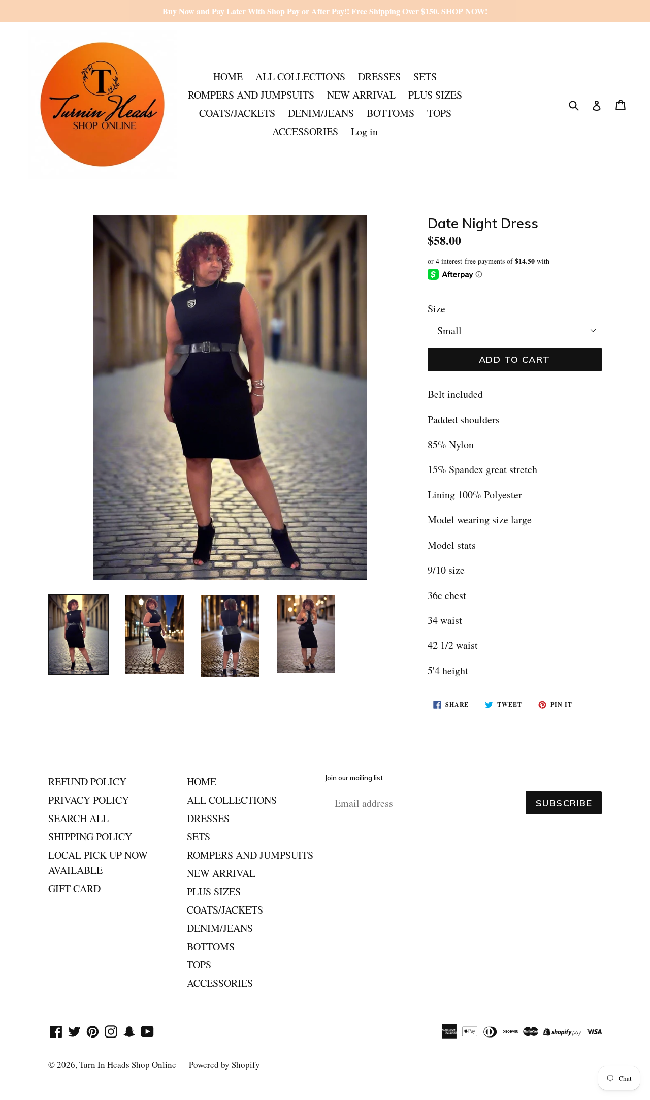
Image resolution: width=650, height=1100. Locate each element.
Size (436, 309)
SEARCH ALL (78, 818)
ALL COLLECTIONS (300, 76)
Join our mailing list (354, 778)
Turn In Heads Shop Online (127, 1065)
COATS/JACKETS (237, 113)
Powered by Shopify (224, 1065)
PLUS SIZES (435, 95)
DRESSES (379, 76)
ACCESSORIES (305, 131)
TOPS (439, 113)
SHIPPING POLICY (90, 836)
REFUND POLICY (87, 782)
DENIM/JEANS (321, 113)
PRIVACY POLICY (88, 800)
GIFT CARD (74, 888)
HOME (228, 76)
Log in (364, 131)
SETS (425, 76)
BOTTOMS (390, 113)
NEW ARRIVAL (361, 95)
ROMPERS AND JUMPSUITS (251, 95)
